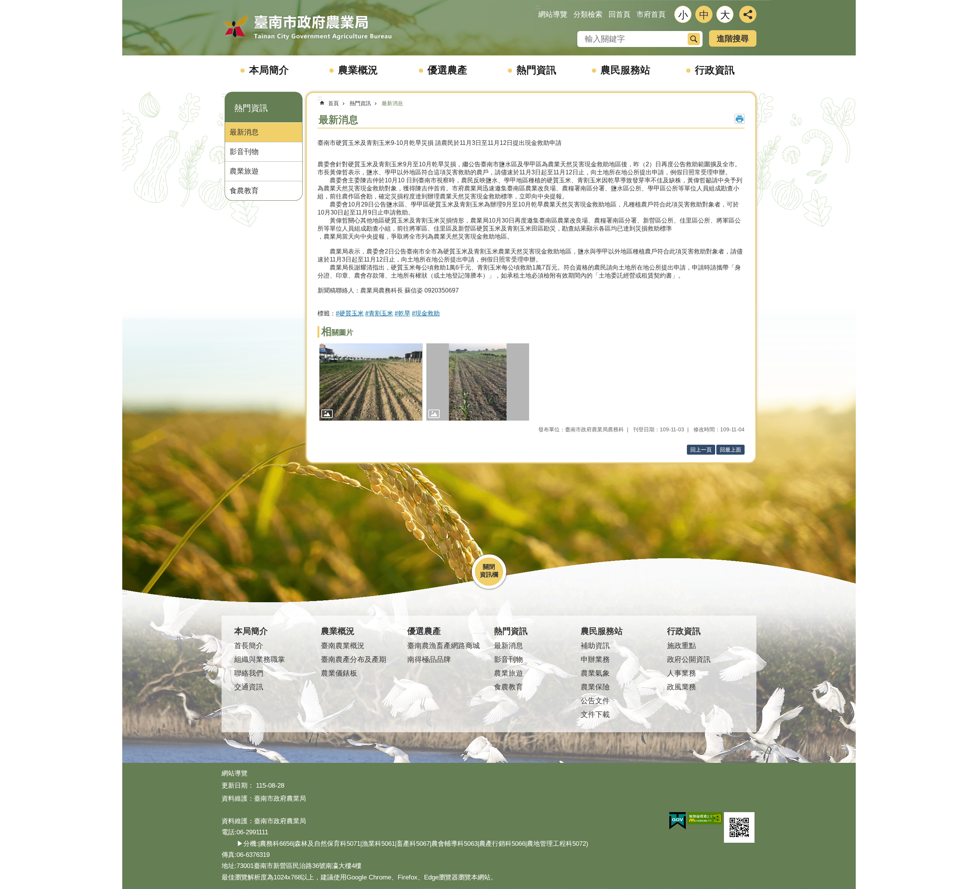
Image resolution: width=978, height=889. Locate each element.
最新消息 (244, 132)
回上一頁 (701, 450)
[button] (371, 382)
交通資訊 (248, 687)
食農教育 (244, 191)
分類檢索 (587, 14)
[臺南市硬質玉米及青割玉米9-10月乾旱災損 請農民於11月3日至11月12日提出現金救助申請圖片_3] (739, 827)
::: (224, 95)
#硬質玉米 (350, 313)
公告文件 (595, 701)
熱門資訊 (536, 70)
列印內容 (740, 119)
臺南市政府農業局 (307, 27)
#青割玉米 (379, 313)
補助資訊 (595, 646)
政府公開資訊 (689, 659)
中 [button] (704, 15)
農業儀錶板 (339, 673)
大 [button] (725, 15)
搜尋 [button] (694, 39)
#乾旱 (402, 313)
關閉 (489, 567)
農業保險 (595, 687)
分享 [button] (747, 14)
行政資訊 (715, 70)
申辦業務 (595, 659)
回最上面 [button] (730, 450)
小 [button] (683, 15)
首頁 (333, 103)
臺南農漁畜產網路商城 (443, 646)
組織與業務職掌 (259, 659)
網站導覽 (552, 14)
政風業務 (681, 687)
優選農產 (447, 70)
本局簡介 (269, 70)
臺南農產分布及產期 (353, 659)
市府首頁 (650, 14)
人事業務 (681, 673)
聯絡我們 (248, 673)
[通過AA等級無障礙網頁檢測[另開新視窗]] (705, 818)
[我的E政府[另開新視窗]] (677, 821)
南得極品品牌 (429, 659)
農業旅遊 (244, 171)
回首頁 (619, 14)
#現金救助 (426, 313)
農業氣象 (595, 673)
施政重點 (681, 646)
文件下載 (595, 714)
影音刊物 (244, 152)
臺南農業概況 (342, 646)
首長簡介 (248, 646)
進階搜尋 (733, 38)
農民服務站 (625, 70)
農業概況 (358, 70)
